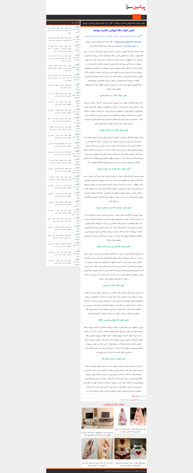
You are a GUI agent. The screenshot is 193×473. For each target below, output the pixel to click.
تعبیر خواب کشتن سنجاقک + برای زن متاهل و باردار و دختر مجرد (59, 228)
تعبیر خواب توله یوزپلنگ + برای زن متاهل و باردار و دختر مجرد (59, 111)
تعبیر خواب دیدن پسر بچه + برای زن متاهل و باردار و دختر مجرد (59, 153)
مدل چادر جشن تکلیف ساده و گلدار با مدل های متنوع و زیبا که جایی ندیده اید (130, 430)
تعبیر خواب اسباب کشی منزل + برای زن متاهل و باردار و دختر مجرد (59, 219)
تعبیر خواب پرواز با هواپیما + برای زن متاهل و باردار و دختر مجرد (59, 244)
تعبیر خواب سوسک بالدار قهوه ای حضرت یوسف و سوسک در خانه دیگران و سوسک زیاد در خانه (59, 48)
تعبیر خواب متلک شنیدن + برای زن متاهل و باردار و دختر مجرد (59, 194)
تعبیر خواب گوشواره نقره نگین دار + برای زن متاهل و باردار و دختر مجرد (59, 161)
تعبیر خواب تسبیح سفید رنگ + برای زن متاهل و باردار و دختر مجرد (59, 236)
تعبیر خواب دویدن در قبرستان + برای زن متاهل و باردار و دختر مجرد (59, 119)
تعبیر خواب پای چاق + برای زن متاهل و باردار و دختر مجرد (59, 211)
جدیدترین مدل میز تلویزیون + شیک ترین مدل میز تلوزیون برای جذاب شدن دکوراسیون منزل (97, 433)
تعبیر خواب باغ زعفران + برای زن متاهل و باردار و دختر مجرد (59, 261)
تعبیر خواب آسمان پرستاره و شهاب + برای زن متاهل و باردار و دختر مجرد (59, 128)
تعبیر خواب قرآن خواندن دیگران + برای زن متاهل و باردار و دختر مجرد (59, 178)
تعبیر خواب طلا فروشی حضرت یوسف (113, 30)
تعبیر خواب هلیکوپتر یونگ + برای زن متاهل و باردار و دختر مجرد (59, 144)
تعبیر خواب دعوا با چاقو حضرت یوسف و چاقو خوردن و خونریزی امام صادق (59, 39)
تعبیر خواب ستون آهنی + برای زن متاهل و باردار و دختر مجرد (59, 103)
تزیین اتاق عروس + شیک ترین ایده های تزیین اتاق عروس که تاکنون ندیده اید (130, 464)
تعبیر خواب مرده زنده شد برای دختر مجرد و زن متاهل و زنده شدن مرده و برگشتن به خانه (59, 58)
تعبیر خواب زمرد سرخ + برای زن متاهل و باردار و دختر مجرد (59, 186)
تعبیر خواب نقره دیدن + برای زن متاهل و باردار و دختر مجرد (59, 253)
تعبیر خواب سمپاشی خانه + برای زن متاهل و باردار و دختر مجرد (59, 203)
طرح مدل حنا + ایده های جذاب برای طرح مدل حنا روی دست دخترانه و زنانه (97, 464)
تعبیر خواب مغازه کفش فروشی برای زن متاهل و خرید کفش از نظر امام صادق (59, 30)
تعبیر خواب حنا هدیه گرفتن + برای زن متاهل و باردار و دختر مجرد (59, 169)
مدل (143, 17)
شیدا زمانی (134, 400)
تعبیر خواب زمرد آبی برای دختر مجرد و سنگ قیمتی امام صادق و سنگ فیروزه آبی (59, 78)
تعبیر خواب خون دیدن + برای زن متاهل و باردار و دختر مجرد (59, 136)
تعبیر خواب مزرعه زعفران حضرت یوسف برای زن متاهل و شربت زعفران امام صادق (59, 68)
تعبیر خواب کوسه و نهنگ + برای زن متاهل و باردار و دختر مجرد (59, 94)
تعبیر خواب (136, 17)
